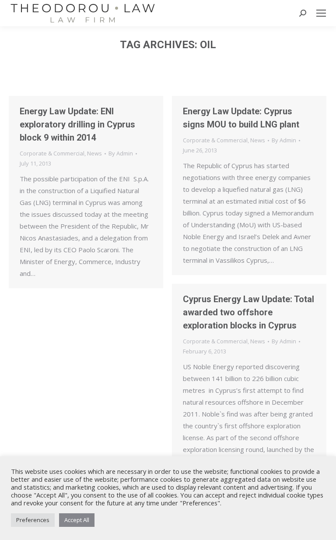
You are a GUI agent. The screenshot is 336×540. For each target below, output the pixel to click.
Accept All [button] (76, 520)
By (120, 153)
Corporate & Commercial (52, 153)
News (94, 153)
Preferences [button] (32, 520)
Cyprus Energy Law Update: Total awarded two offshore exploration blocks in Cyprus (248, 312)
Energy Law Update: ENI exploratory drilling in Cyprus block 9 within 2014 (77, 124)
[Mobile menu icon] (321, 13)
